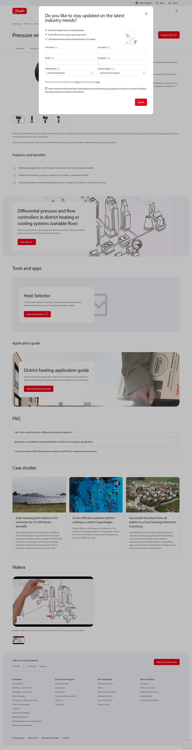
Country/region (105, 68)
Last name (103, 47)
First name (50, 47)
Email (48, 58)
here (77, 82)
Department (51, 68)
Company (102, 58)
